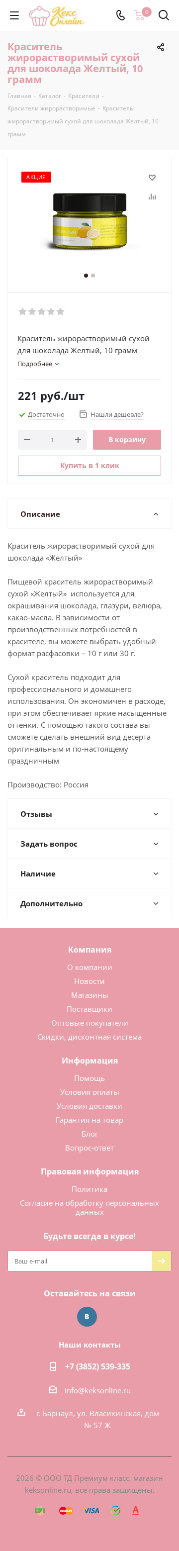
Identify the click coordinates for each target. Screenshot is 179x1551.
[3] (42, 312)
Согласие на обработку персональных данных (89, 1207)
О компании (89, 967)
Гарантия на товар (89, 1120)
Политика (89, 1189)
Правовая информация (90, 1171)
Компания (89, 949)
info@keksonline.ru (98, 1390)
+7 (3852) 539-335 (97, 1366)
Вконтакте (87, 1317)
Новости (89, 981)
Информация (90, 1060)
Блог (90, 1134)
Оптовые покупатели (89, 1023)
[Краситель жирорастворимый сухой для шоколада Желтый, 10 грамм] (89, 221)
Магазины (89, 995)
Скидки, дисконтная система (89, 1037)
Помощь (89, 1078)
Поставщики (89, 1009)
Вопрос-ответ (89, 1148)
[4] (51, 312)
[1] (23, 312)
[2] (32, 312)
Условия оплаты (89, 1092)
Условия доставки (89, 1106)
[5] (61, 312)
